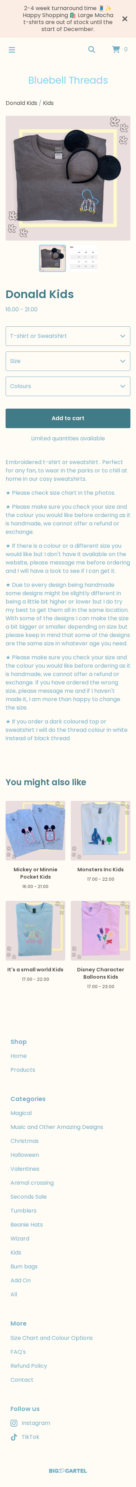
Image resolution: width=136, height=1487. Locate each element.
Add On (20, 1280)
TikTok (30, 1437)
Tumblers (23, 1211)
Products (22, 1070)
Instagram (36, 1423)
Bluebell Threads (68, 80)
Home (18, 1056)
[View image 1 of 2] (52, 258)
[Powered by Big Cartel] (68, 1471)
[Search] (91, 49)
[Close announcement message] (124, 18)
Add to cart (68, 418)
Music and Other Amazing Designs (56, 1127)
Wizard (19, 1239)
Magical (21, 1113)
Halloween (24, 1155)
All (13, 1294)
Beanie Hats (26, 1225)
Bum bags (24, 1266)
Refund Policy (28, 1366)
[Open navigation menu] (12, 50)
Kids (48, 103)
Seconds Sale (28, 1197)
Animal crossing (32, 1183)
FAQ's (18, 1352)
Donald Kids (21, 103)
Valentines (24, 1169)
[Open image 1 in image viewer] (68, 178)
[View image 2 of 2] (83, 258)
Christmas (24, 1141)
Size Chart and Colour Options (51, 1338)
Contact (21, 1380)
